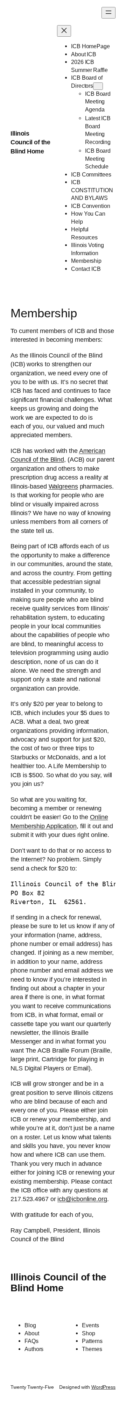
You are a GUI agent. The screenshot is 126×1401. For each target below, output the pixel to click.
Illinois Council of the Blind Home (30, 142)
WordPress (103, 1387)
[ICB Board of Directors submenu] (98, 86)
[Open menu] (108, 13)
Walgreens (63, 486)
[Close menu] (64, 31)
